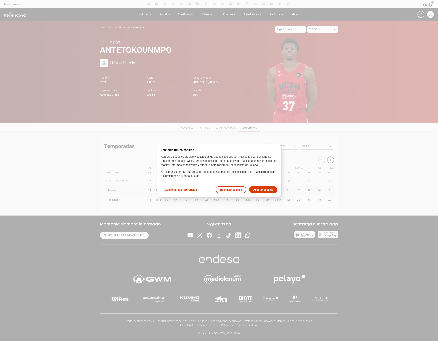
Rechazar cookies (231, 189)
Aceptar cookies (263, 189)
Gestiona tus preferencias (181, 189)
